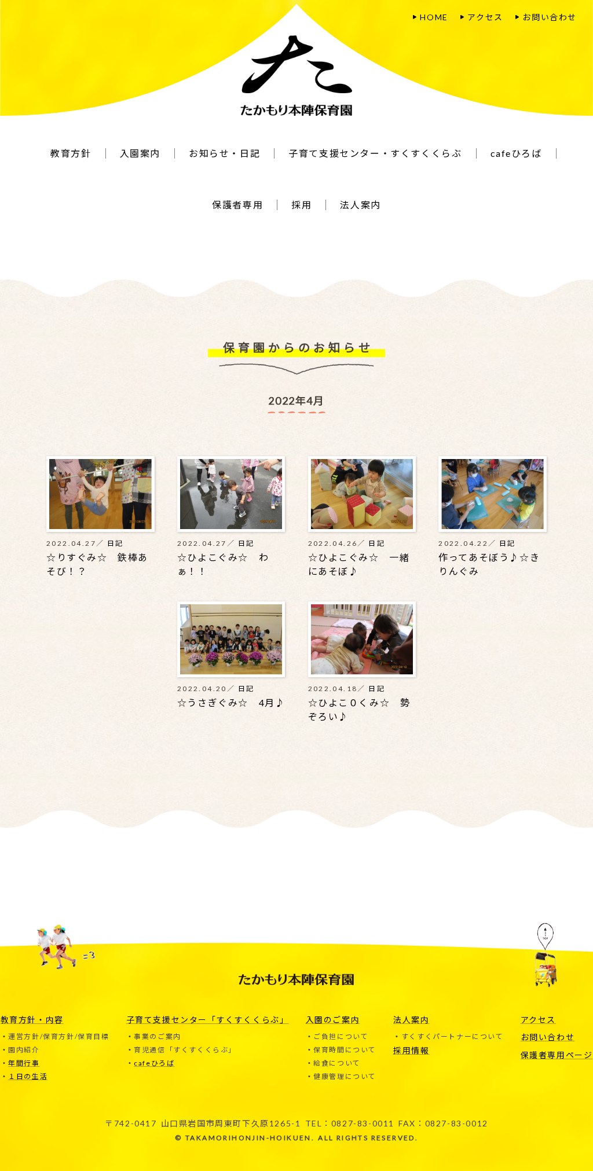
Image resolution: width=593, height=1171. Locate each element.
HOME (434, 17)
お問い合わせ (549, 17)
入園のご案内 (333, 1020)
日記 (115, 543)
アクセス (485, 17)
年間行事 (23, 1063)
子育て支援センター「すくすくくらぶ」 (207, 1020)
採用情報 (411, 1050)
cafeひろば (154, 1063)
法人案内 (411, 1020)
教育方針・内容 (32, 1020)
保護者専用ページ (557, 1055)
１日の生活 (27, 1076)
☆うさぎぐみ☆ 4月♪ (231, 702)
